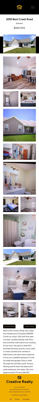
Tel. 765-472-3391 (19, 387)
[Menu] (33, 7)
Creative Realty (19, 381)
